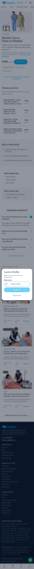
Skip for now (17, 295)
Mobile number (8, 282)
